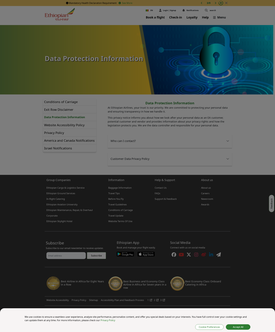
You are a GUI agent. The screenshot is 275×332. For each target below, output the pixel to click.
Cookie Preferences (209, 327)
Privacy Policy (108, 320)
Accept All (238, 327)
